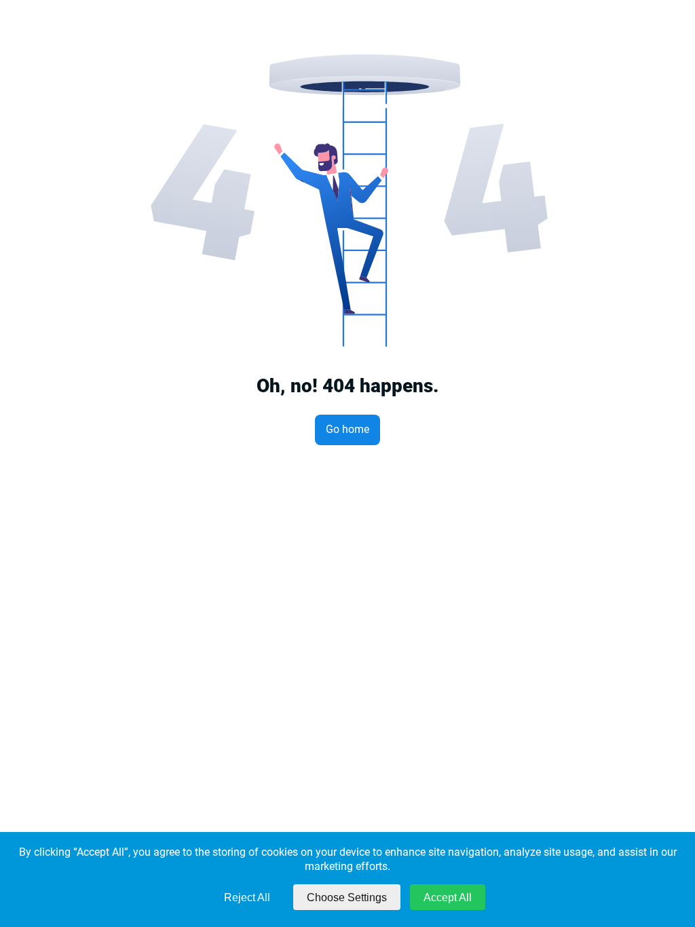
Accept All (448, 897)
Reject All (247, 897)
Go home (347, 429)
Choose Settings (347, 897)
